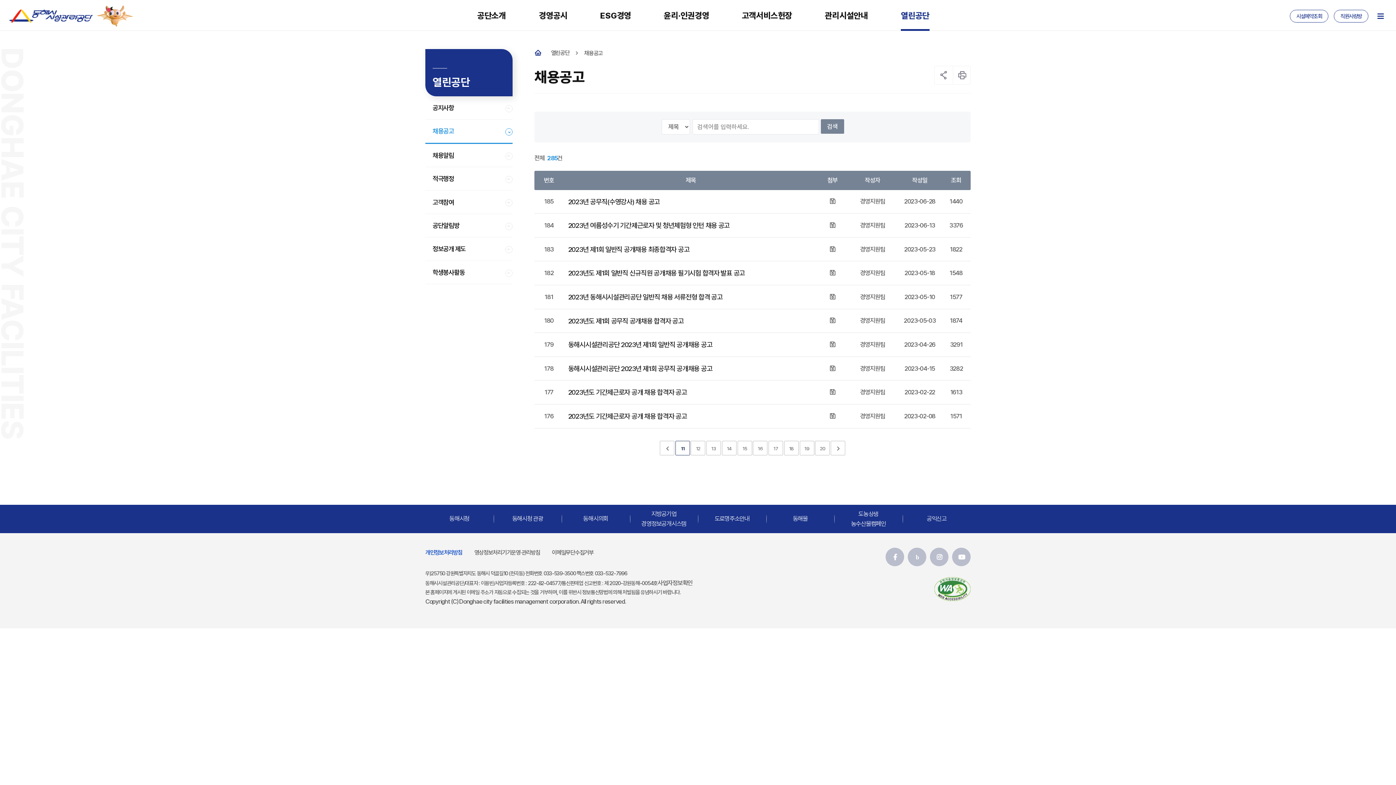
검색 (832, 126)
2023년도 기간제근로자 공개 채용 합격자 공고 (627, 392)
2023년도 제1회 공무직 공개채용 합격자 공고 (626, 321)
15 (745, 448)
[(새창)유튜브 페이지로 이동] (961, 557)
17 (776, 448)
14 (729, 448)
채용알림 (443, 155)
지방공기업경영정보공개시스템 (663, 518)
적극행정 (443, 178)
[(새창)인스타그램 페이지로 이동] (939, 557)
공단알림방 (446, 225)
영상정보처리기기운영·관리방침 (507, 552)
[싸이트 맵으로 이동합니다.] (1380, 16)
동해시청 (459, 518)
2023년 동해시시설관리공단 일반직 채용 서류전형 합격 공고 (645, 297)
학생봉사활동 (449, 272)
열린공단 (560, 53)
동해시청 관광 (527, 518)
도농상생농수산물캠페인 (868, 518)
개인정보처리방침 (443, 552)
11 (682, 448)
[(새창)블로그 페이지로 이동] (917, 557)
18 (791, 448)
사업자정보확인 (675, 583)
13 (713, 448)
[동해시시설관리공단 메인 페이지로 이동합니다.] (51, 16)
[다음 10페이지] (838, 448)
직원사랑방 (1351, 16)
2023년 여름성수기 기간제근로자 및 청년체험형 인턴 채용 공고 (649, 225)
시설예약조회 (1309, 16)
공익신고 (937, 518)
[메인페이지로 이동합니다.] (539, 53)
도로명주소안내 (732, 518)
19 (807, 448)
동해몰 (800, 518)
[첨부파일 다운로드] (832, 201)
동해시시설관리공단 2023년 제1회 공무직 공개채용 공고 (640, 369)
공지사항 (443, 108)
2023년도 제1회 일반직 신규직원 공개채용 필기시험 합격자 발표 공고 (656, 273)
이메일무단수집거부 (573, 552)
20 (822, 448)
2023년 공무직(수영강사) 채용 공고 (614, 202)
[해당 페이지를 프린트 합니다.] (962, 75)
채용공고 (443, 131)
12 (698, 448)
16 (760, 448)
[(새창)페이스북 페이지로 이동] (895, 557)
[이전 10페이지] (667, 448)
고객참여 (443, 202)
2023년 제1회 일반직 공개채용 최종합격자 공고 (629, 249)
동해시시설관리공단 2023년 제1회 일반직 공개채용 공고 (640, 345)
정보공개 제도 (449, 249)
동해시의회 (595, 518)
